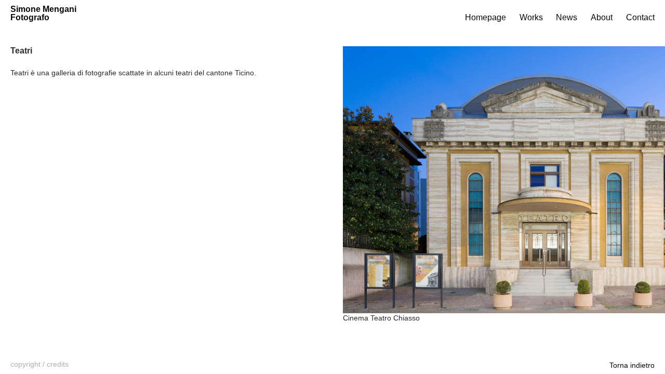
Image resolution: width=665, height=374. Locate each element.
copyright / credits (39, 364)
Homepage (485, 17)
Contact (640, 17)
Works (531, 17)
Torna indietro (632, 365)
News (566, 17)
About (602, 17)
